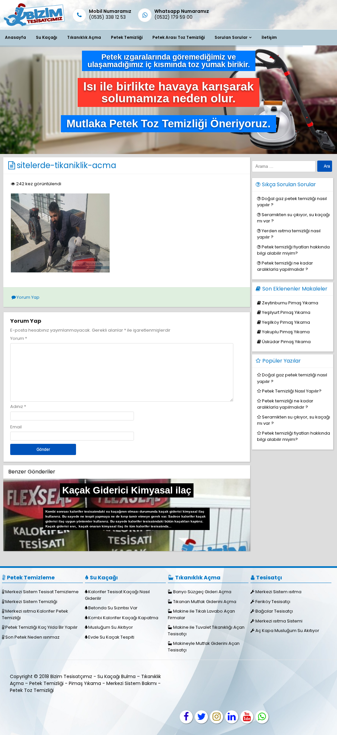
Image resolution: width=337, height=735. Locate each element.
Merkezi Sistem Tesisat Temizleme (42, 592)
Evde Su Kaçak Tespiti (111, 637)
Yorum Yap (27, 297)
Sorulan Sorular (231, 37)
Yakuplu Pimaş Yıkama (286, 332)
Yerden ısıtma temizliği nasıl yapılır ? (289, 234)
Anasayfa (15, 37)
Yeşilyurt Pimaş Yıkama (286, 312)
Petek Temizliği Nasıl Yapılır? (292, 391)
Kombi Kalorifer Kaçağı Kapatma (123, 618)
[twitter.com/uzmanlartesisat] (201, 716)
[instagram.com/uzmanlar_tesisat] (216, 716)
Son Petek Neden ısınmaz (32, 637)
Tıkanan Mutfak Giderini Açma (204, 601)
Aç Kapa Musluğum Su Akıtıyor (287, 630)
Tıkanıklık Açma (84, 37)
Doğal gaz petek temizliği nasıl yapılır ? (292, 201)
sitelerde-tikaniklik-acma (66, 165)
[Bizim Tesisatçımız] (33, 26)
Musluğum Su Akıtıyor (110, 627)
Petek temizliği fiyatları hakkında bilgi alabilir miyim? (293, 250)
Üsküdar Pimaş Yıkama (286, 342)
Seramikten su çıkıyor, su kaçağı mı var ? (293, 218)
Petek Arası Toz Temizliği (178, 37)
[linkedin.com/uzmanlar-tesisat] (231, 716)
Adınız (16, 406)
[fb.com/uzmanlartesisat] (186, 716)
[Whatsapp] (262, 716)
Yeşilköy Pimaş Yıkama (286, 322)
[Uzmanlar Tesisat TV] (246, 716)
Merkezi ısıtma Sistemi (278, 621)
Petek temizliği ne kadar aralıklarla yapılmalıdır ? (285, 266)
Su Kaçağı (46, 37)
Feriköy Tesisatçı (272, 601)
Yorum (18, 338)
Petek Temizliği (127, 37)
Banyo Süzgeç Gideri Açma (202, 592)
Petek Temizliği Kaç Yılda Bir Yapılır (41, 627)
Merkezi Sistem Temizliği (31, 601)
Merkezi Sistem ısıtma (278, 592)
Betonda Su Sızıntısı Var (113, 608)
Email (16, 427)
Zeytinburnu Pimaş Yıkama (290, 303)
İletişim (269, 37)
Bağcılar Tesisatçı (274, 611)
